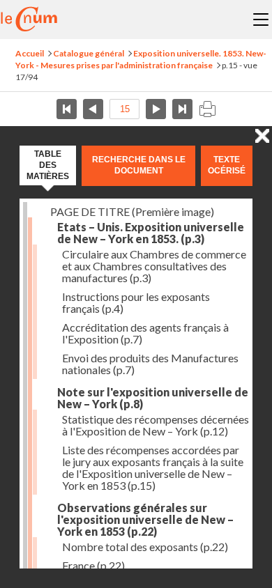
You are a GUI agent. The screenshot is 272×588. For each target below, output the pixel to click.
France (93, 565)
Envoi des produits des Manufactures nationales (150, 363)
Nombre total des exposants (145, 546)
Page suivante (156, 109)
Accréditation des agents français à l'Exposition (145, 333)
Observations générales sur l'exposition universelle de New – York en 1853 (145, 519)
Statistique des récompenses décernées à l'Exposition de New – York (155, 425)
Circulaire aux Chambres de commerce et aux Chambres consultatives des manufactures (154, 265)
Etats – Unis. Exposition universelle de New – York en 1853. (150, 232)
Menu (261, 19)
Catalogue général (88, 53)
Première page (66, 109)
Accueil (29, 53)
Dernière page (182, 109)
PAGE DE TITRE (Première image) (132, 211)
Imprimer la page (207, 109)
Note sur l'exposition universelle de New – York (152, 397)
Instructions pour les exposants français (136, 302)
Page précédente (93, 109)
